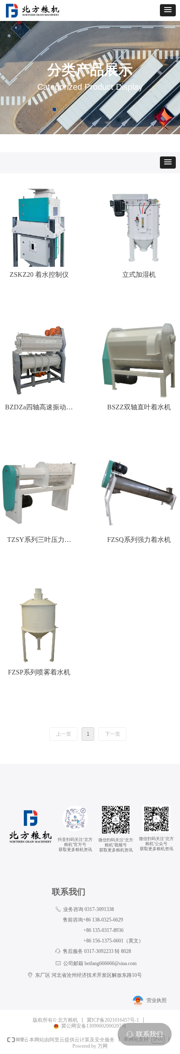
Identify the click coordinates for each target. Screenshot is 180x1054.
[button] (168, 10)
